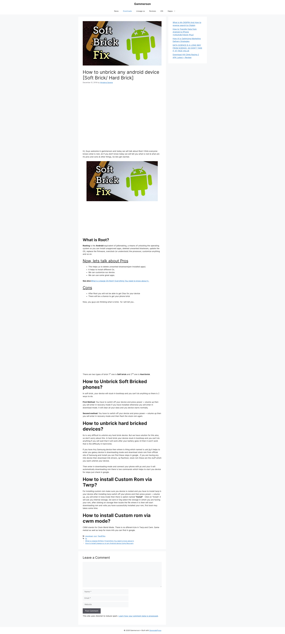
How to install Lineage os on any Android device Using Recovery (109, 543)
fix (86, 538)
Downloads (127, 11)
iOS (161, 11)
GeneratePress (155, 630)
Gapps (170, 11)
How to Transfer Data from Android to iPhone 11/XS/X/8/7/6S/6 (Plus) (185, 32)
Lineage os (140, 11)
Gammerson (142, 4)
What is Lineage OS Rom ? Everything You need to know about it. (109, 541)
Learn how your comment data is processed (138, 616)
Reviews (152, 11)
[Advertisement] (122, 103)
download (89, 536)
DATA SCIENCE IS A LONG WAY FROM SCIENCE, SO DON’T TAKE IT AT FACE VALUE (187, 48)
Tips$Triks (101, 536)
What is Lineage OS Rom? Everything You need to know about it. (120, 281)
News (116, 11)
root (95, 536)
